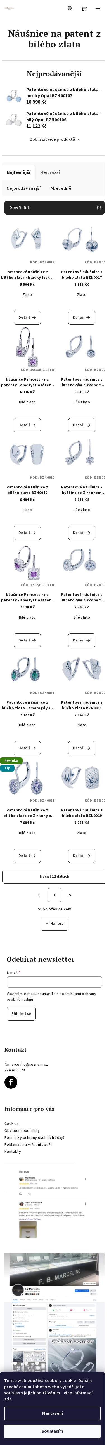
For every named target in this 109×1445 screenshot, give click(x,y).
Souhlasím (52, 1431)
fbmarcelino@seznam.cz (26, 1064)
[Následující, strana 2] (54, 895)
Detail (24, 317)
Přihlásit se (21, 1014)
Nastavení (52, 1413)
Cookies (11, 1124)
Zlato (27, 295)
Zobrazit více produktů (52, 139)
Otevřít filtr (20, 207)
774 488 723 (14, 1070)
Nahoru (57, 923)
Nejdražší (50, 172)
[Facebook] (10, 1082)
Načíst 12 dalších (54, 876)
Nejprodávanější (24, 188)
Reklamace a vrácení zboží (28, 1144)
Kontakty (12, 1151)
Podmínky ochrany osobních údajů (34, 1137)
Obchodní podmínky (22, 1130)
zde (8, 1399)
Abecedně (61, 188)
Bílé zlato (27, 402)
